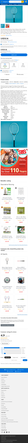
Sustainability (3, 384)
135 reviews (9, 35)
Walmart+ (3, 395)
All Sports (22, 83)
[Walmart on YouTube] (6, 432)
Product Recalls (4, 408)
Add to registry (21, 74)
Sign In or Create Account (10, 369)
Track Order (11, 371)
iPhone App (3, 425)
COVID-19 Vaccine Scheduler (6, 401)
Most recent (7, 357)
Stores (2, 392)
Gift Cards (3, 397)
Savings (15, 4)
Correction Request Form (7, 325)
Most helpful (23, 357)
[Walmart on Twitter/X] (4, 432)
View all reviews (5, 343)
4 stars (2, 349)
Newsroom (3, 380)
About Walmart (4, 377)
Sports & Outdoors (12, 83)
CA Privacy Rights (4, 418)
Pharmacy (3, 403)
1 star (2, 353)
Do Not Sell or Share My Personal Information (9, 421)
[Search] (22, 2)
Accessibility (3, 407)
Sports (18, 83)
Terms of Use (3, 414)
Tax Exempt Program (5, 410)
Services (10, 4)
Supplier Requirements (5, 386)
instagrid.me (11, 44)
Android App (3, 427)
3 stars (2, 350)
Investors (3, 382)
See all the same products (22, 314)
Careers (2, 379)
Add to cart (14, 55)
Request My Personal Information (7, 420)
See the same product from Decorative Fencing (18, 245)
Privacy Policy (4, 416)
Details (10, 71)
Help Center (21, 369)
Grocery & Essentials (21, 4)
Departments (5, 4)
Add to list (7, 74)
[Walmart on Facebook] (2, 432)
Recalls (2, 405)
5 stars (2, 347)
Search (25, 360)
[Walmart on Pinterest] (9, 432)
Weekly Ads (19, 371)
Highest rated (15, 357)
